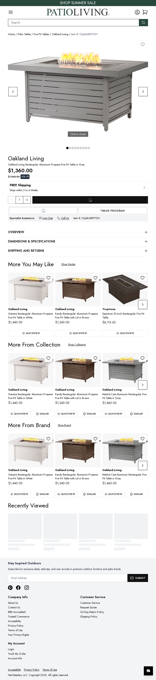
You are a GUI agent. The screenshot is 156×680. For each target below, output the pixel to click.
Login (11, 649)
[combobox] (73, 22)
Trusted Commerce (18, 616)
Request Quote (88, 607)
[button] (145, 12)
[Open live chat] (148, 670)
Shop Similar (68, 264)
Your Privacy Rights (18, 635)
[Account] (137, 12)
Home (11, 34)
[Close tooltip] (149, 659)
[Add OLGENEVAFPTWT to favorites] (48, 278)
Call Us (65, 218)
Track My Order (17, 654)
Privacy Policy (15, 626)
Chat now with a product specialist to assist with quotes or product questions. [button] (121, 661)
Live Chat (48, 218)
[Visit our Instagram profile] (26, 587)
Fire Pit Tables (41, 34)
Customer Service (90, 603)
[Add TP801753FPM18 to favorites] (142, 278)
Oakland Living (60, 34)
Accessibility (14, 621)
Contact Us (14, 607)
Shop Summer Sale (78, 3)
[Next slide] (143, 91)
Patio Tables (24, 34)
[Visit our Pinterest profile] (10, 587)
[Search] (143, 22)
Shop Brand (64, 425)
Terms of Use (15, 630)
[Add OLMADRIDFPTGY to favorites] (142, 358)
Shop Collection (77, 345)
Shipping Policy (88, 616)
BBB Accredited (16, 612)
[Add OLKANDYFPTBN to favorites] (95, 278)
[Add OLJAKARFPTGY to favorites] (142, 44)
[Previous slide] (13, 91)
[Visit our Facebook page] (18, 587)
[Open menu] (10, 12)
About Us (13, 603)
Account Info (15, 658)
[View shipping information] (78, 187)
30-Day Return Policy (92, 612)
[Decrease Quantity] (12, 200)
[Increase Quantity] (27, 200)
